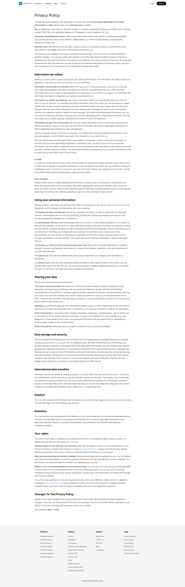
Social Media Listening (76, 550)
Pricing (63, 3)
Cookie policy (128, 543)
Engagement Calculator (76, 570)
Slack (70, 560)
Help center (100, 536)
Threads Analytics (46, 546)
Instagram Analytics (47, 536)
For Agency (72, 540)
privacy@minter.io (89, 449)
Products (37, 3)
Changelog (100, 550)
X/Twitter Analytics (46, 550)
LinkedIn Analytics (46, 557)
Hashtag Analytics (46, 540)
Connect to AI (73, 557)
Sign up (161, 3)
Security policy (129, 550)
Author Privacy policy (131, 553)
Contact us (100, 540)
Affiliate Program (74, 564)
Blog (56, 3)
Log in (152, 3)
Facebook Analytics (47, 553)
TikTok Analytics (45, 543)
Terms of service (130, 536)
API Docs (99, 543)
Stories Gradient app (75, 567)
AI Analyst (71, 553)
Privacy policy (129, 540)
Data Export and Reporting (77, 546)
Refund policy (129, 546)
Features (48, 3)
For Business (72, 543)
